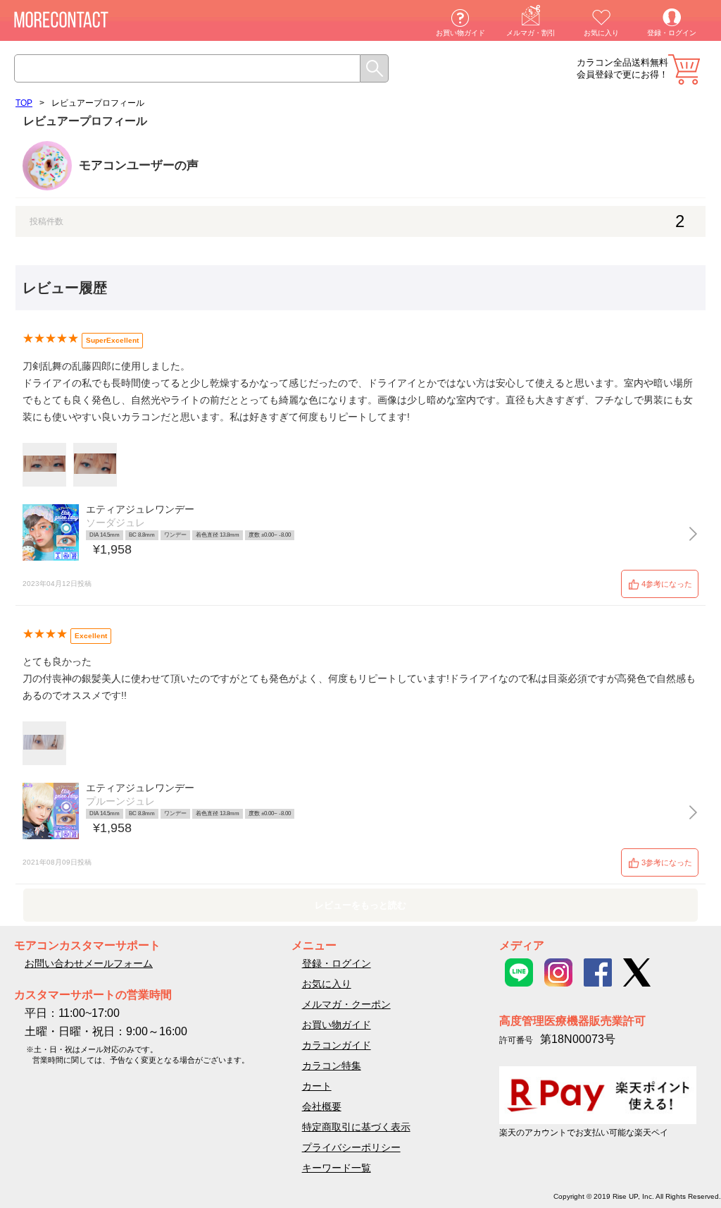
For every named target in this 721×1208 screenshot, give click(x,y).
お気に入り (601, 33)
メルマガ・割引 (531, 33)
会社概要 (321, 1106)
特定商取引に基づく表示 (356, 1127)
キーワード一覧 (336, 1167)
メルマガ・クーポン (346, 1004)
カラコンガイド (336, 1045)
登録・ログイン (671, 33)
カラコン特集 (331, 1065)
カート (684, 69)
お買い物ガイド (460, 33)
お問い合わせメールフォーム (89, 963)
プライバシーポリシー (351, 1147)
